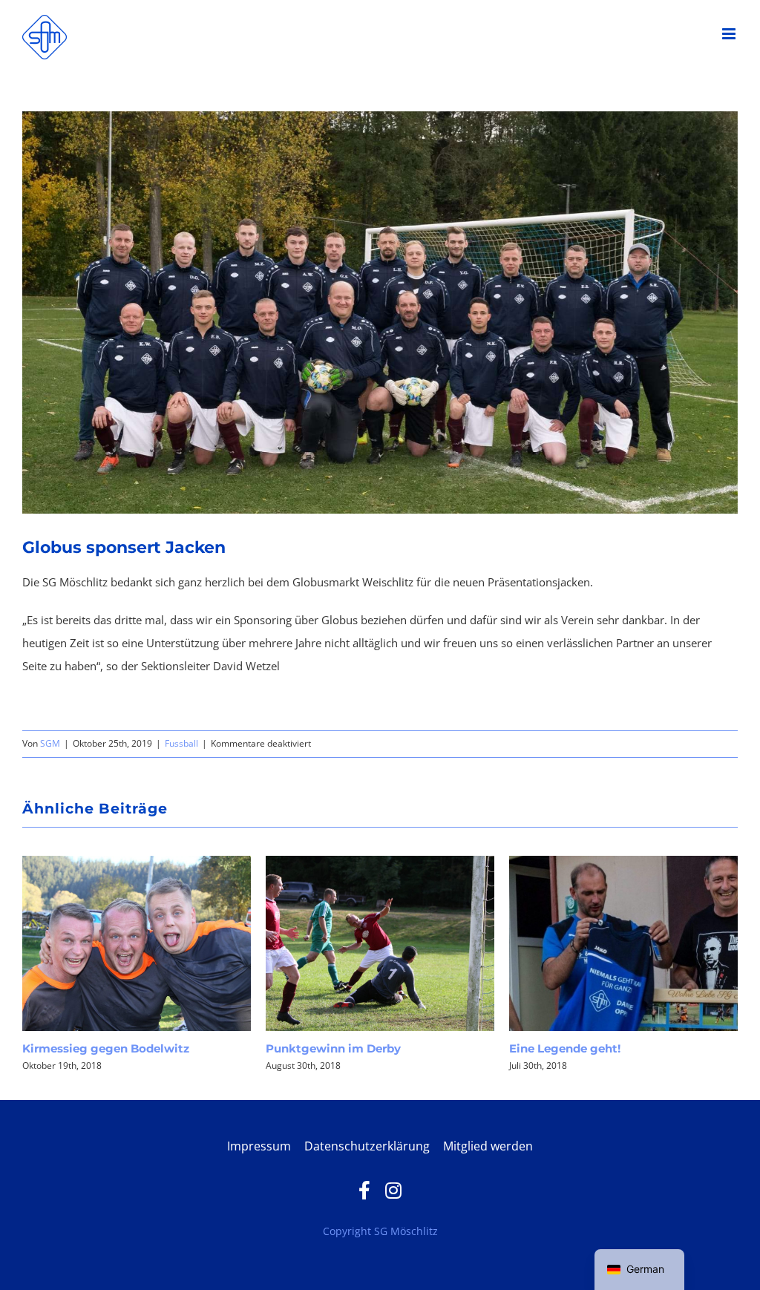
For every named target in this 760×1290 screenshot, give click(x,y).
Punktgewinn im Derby (108, 1048)
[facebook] (364, 1190)
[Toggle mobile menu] (730, 34)
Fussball (181, 743)
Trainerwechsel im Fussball (606, 1048)
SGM (50, 743)
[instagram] (393, 1190)
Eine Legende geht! (340, 1048)
